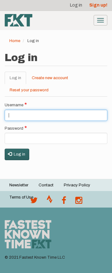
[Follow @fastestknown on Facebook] (64, 202)
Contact (46, 185)
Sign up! (98, 5)
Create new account (50, 78)
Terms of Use (21, 197)
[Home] (18, 20)
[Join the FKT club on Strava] (50, 202)
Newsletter (18, 185)
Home (14, 41)
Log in (76, 5)
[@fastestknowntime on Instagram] (78, 202)
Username (14, 105)
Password (14, 128)
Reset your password (29, 90)
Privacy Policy (77, 185)
